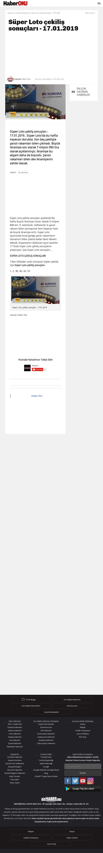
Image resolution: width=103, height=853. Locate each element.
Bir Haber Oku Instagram (90, 781)
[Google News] (23, 172)
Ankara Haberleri (15, 730)
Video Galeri (15, 783)
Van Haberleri (14, 740)
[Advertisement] (51, 53)
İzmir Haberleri (15, 734)
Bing (46, 773)
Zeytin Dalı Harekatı (46, 724)
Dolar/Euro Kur (46, 727)
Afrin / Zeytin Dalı (15, 724)
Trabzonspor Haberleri (46, 743)
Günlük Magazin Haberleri (14, 773)
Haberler (10, 13)
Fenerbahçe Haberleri (46, 734)
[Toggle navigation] (64, 3)
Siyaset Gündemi (15, 760)
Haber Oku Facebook (67, 781)
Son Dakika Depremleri (31, 706)
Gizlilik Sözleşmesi (82, 730)
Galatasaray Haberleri (46, 737)
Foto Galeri (14, 779)
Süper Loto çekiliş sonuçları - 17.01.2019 (45, 13)
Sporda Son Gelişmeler (14, 763)
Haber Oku (36, 395)
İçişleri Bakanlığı (46, 763)
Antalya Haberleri (15, 737)
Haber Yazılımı (72, 838)
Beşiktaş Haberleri (46, 740)
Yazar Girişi (51, 844)
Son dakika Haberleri (72, 699)
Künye (82, 724)
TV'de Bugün (31, 699)
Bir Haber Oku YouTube (82, 781)
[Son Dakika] (15, 3)
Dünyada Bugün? (15, 766)
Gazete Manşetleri (51, 712)
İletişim (83, 727)
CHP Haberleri (46, 730)
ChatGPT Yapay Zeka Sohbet (46, 776)
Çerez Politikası (83, 734)
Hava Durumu (72, 706)
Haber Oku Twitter (75, 781)
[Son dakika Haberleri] (51, 799)
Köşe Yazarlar (14, 776)
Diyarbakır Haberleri (15, 746)
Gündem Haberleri (22, 13)
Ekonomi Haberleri (14, 770)
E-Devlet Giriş (46, 757)
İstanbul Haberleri (15, 727)
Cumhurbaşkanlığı (46, 760)
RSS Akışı (82, 737)
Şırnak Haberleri (14, 743)
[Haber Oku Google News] (82, 788)
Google (46, 766)
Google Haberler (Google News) (46, 770)
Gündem (91, 13)
